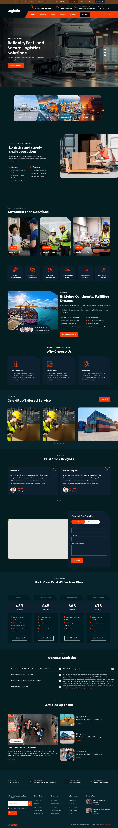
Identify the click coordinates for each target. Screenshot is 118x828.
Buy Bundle (99, 2)
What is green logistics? (19, 686)
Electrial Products (81, 252)
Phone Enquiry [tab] (93, 521)
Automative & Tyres (50, 252)
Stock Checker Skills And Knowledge (89, 737)
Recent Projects (38, 813)
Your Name (74, 527)
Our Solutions (15, 65)
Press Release (55, 813)
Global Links (37, 800)
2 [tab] (105, 52)
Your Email (74, 535)
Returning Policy (74, 810)
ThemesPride (106, 824)
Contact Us (72, 800)
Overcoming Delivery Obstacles (22, 747)
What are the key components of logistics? (26, 680)
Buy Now (85, 14)
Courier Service (15, 252)
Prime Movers (38, 810)
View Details (38, 437)
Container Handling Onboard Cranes (89, 719)
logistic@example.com (87, 8)
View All (104, 399)
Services (43, 14)
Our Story (54, 807)
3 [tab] (105, 55)
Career (71, 813)
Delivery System (73, 807)
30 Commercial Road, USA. (44, 8)
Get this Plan (19, 638)
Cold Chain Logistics (43, 434)
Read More (11, 759)
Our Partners (55, 803)
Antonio (20, 488)
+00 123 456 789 (66, 8)
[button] (54, 443)
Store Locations (56, 810)
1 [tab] (105, 49)
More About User (68, 334)
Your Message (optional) (77, 543)
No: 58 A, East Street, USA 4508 (45, 782)
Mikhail (72, 488)
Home (33, 14)
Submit (76, 560)
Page (62, 14)
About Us (54, 800)
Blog (52, 14)
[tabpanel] (59, 53)
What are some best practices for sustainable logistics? (30, 669)
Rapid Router (38, 807)
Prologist (36, 803)
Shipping (71, 803)
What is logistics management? (22, 674)
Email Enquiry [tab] (78, 521)
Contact (73, 14)
